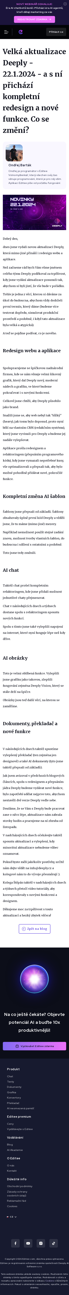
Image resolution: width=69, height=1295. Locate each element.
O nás (11, 1165)
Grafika (11, 1092)
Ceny (10, 1123)
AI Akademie (15, 1150)
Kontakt (12, 1170)
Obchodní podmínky (19, 1186)
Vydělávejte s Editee (20, 1129)
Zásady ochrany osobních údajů (17, 1193)
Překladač (13, 1103)
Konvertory (14, 1097)
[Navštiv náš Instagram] (41, 1243)
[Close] (65, 3)
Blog (10, 1144)
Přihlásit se (56, 31)
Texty (10, 1081)
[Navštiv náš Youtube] (28, 1243)
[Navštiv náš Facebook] (15, 1243)
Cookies (12, 1206)
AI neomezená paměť (20, 1108)
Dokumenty (14, 1086)
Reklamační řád (16, 1200)
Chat (10, 1076)
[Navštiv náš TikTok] (53, 1243)
